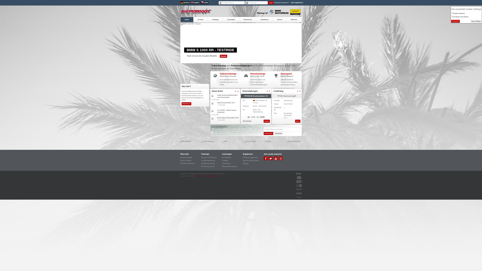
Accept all (455, 21)
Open (298, 121)
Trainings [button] (215, 19)
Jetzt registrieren (297, 3)
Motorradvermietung (229, 166)
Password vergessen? (281, 3)
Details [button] (223, 56)
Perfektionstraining (208, 163)
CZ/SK (205, 3)
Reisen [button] (279, 19)
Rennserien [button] (248, 19)
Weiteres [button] (294, 19)
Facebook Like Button (460, 17)
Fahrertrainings (219, 66)
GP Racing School (208, 166)
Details (266, 121)
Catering (225, 160)
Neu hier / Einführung (208, 157)
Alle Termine (247, 121)
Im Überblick (226, 157)
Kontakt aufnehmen (187, 163)
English (196, 3)
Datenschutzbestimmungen (211, 176)
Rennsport (286, 74)
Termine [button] (200, 19)
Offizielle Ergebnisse (250, 157)
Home (187, 19)
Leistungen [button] (231, 19)
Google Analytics (459, 13)
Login (271, 3)
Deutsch (186, 3)
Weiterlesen (186, 104)
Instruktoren (226, 163)
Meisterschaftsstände (251, 160)
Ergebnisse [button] (264, 19)
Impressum (199, 176)
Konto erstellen (185, 160)
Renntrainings (257, 74)
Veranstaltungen (186, 157)
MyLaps (246, 163)
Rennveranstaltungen (241, 66)
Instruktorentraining (208, 160)
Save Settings (476, 21)
